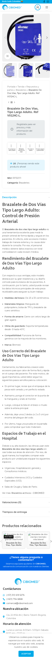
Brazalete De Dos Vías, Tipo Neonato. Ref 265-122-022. (38, 545)
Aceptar (26, 653)
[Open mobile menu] (46, 7)
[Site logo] (12, 7)
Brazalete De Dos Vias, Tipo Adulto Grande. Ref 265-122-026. (14, 546)
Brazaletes (21, 90)
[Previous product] (8, 102)
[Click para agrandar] (7, 56)
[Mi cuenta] (37, 7)
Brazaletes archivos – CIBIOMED (27, 493)
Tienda (20, 86)
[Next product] (14, 102)
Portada (11, 86)
